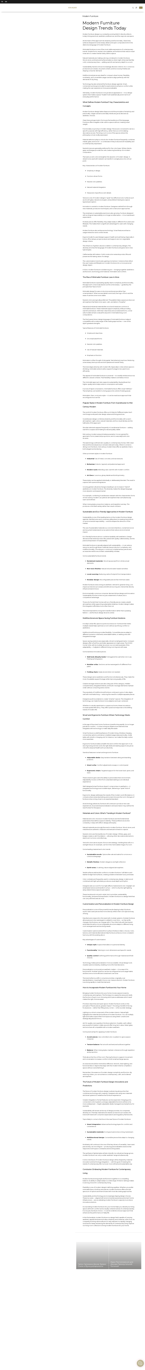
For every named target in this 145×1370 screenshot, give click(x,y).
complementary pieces (120, 549)
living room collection (92, 1225)
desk (110, 746)
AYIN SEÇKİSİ (72, 7)
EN (6, 1)
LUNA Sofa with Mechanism (123, 922)
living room (102, 133)
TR (2, 1)
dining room (87, 447)
